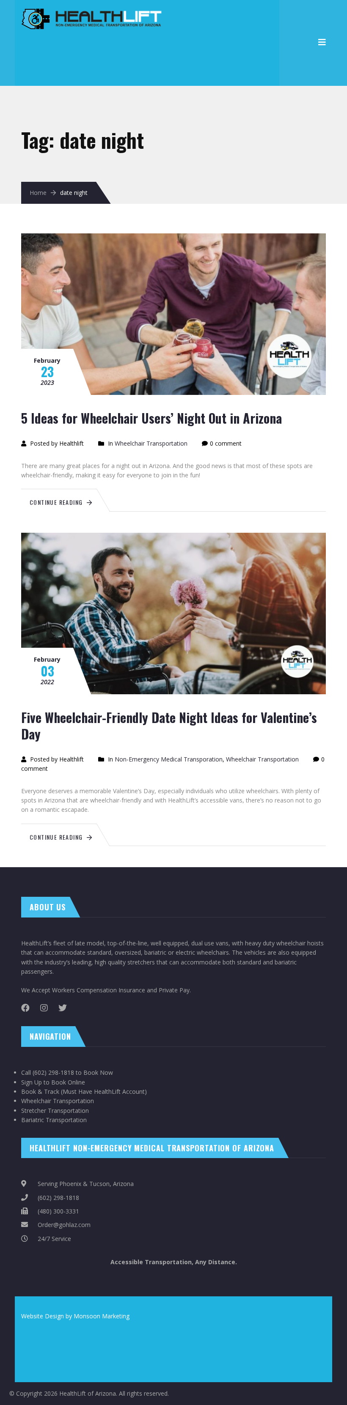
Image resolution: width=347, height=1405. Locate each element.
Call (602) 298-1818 (47, 1072)
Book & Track (40, 1091)
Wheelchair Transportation (151, 443)
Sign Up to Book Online (53, 1082)
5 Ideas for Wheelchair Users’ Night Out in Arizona (151, 417)
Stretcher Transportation (55, 1110)
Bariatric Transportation (54, 1120)
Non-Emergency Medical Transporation (169, 759)
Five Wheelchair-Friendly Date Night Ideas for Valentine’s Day (169, 725)
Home (38, 193)
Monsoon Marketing (101, 1316)
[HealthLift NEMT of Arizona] (93, 13)
